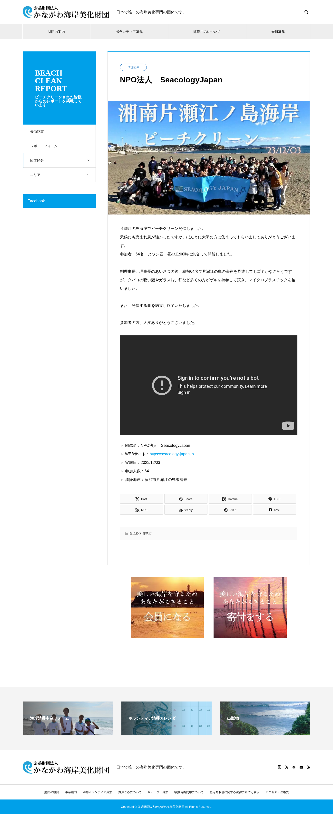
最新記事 (37, 132)
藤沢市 (147, 533)
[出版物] (265, 733)
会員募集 (278, 32)
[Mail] (301, 767)
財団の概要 (51, 792)
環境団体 (133, 67)
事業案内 (71, 792)
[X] (286, 767)
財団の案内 (56, 32)
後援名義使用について (189, 792)
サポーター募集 (158, 792)
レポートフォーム (44, 146)
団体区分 (37, 160)
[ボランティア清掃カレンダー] (166, 733)
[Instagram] (279, 767)
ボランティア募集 (129, 32)
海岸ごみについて (207, 32)
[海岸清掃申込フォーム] (68, 733)
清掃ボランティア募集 (97, 792)
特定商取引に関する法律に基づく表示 (234, 792)
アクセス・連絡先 (277, 792)
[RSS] (308, 767)
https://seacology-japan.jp (172, 454)
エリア (35, 175)
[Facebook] (294, 767)
